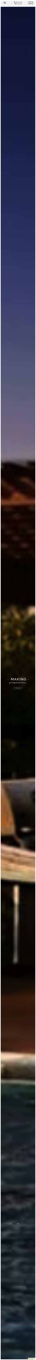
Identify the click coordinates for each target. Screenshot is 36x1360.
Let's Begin (31, 3)
